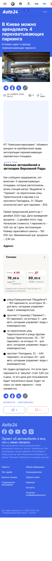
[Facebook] (4, 431)
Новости (6, 467)
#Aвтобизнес (26, 402)
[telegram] (5, 87)
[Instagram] (31, 431)
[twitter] (18, 87)
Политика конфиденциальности (36, 494)
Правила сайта (33, 477)
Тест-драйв (7, 472)
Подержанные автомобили (8, 483)
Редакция (30, 482)
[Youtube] (17, 431)
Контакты (30, 487)
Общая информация (35, 467)
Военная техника (9, 477)
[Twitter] (10, 431)
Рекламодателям (34, 472)
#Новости (9, 402)
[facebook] (12, 87)
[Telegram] (24, 431)
